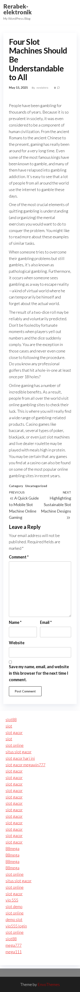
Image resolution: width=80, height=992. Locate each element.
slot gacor (14, 732)
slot (9, 726)
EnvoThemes (49, 984)
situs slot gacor (19, 751)
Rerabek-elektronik (17, 9)
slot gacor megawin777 (25, 764)
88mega (12, 848)
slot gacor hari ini (20, 758)
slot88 (11, 719)
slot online (15, 745)
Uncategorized (36, 486)
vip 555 (12, 900)
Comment (19, 556)
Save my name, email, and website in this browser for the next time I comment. (39, 673)
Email (46, 622)
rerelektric (42, 87)
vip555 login (16, 925)
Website (16, 642)
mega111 (14, 951)
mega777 (14, 945)
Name (15, 622)
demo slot (14, 919)
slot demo (14, 906)
